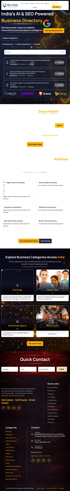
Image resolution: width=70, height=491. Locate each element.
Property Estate (52, 413)
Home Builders (10, 460)
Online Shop (9, 473)
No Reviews (22, 64)
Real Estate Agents (11, 479)
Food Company (10, 450)
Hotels (8, 463)
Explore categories (10, 38)
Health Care (9, 457)
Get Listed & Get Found (28, 241)
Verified (60, 62)
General (8, 454)
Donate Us (50, 422)
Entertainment (52, 400)
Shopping (50, 394)
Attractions (9, 435)
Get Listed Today (35, 144)
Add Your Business (50, 135)
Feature (8, 444)
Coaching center (11, 438)
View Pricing (45, 241)
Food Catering (10, 447)
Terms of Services (53, 410)
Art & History (51, 397)
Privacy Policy (51, 403)
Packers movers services (13, 476)
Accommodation (52, 387)
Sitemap (61, 488)
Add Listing (56, 7)
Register (55, 4)
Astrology (8, 431)
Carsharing (50, 406)
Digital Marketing (11, 441)
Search (62, 52)
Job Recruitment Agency (13, 466)
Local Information (11, 469)
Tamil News (51, 419)
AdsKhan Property (53, 416)
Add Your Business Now (54, 31)
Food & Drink (51, 391)
